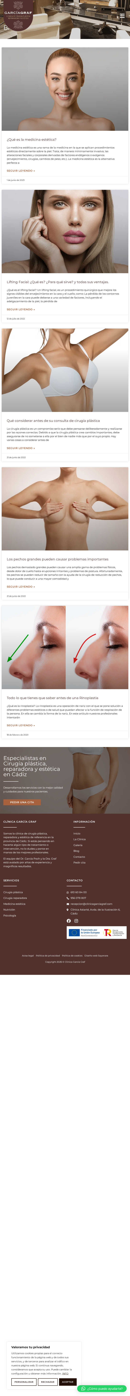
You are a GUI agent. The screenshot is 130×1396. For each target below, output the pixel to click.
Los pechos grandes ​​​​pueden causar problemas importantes (58, 559)
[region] (44, 1365)
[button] (102, 1388)
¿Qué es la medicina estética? (31, 140)
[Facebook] (69, 921)
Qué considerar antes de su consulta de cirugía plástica (53, 421)
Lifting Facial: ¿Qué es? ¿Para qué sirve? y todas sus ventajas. (58, 282)
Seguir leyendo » (21, 170)
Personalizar (24, 1382)
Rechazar (48, 1382)
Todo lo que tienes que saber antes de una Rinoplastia (52, 698)
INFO (65, 1373)
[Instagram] (76, 921)
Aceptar (67, 1382)
